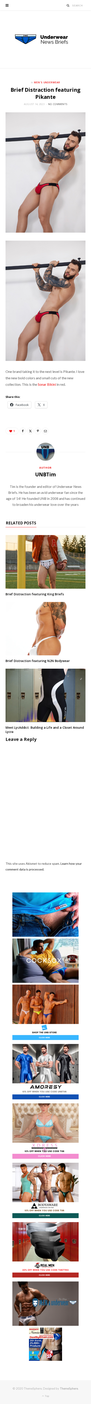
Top (46, 1396)
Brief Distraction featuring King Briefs (35, 594)
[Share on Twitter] (30, 431)
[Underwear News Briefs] (45, 39)
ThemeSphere (69, 1388)
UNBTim (45, 474)
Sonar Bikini (47, 384)
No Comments (57, 104)
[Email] (45, 431)
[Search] (68, 5)
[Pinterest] (37, 431)
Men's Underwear (47, 82)
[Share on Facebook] (22, 431)
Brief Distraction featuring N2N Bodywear (38, 661)
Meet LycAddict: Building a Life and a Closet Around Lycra (45, 729)
